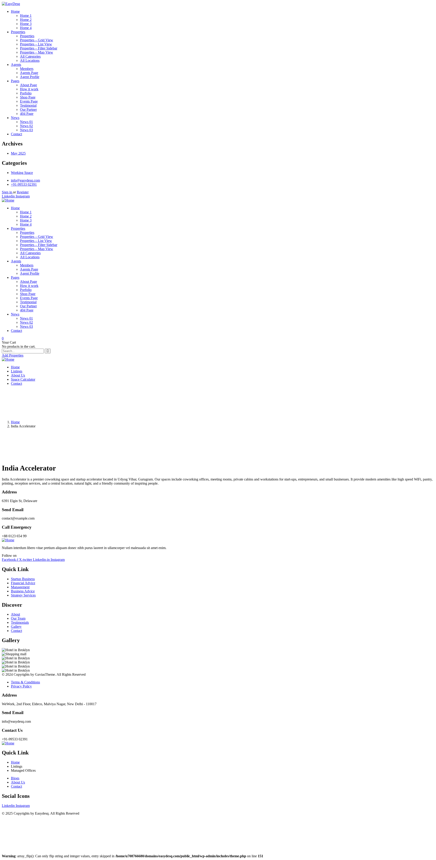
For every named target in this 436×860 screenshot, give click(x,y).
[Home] (8, 200)
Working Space (22, 173)
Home (15, 422)
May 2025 (18, 153)
